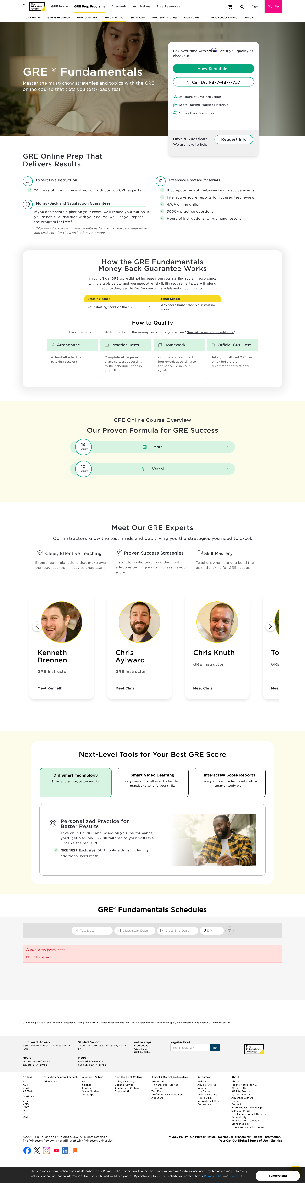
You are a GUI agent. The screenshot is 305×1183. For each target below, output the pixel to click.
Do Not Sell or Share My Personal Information (249, 1136)
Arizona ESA (51, 1081)
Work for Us (238, 1088)
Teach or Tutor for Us (244, 1084)
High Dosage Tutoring (164, 1084)
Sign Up (273, 6)
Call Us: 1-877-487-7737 (215, 82)
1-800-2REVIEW (46, 1045)
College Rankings (125, 1081)
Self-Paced (138, 17)
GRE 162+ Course (58, 17)
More (248, 17)
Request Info (233, 139)
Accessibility (239, 1117)
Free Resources (168, 6)
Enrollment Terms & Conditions (250, 1114)
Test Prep (157, 1091)
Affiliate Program (241, 1091)
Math (85, 1081)
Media (235, 1100)
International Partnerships (247, 1107)
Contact (236, 1104)
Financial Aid (123, 1091)
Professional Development (167, 1094)
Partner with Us (240, 1094)
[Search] (242, 7)
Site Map (276, 1140)
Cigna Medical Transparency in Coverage (247, 1125)
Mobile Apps (205, 1097)
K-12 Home (157, 1081)
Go (215, 1047)
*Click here (43, 228)
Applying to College (127, 1088)
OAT (25, 1116)
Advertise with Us (242, 1097)
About (235, 1081)
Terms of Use (237, 1176)
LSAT (26, 1107)
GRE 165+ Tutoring (164, 17)
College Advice (124, 1084)
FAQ (25, 1048)
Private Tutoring (207, 1094)
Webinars (203, 1081)
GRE (25, 1100)
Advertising (140, 1048)
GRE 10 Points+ (87, 17)
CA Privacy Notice (203, 1136)
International (141, 1045)
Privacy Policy (213, 1176)
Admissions (141, 6)
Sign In (256, 6)
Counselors (204, 1104)
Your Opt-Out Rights (233, 1140)
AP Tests (28, 1091)
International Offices (209, 1100)
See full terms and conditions (210, 332)
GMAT (26, 1103)
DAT (25, 1113)
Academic (119, 6)
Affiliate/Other (142, 1052)
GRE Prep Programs (89, 6)
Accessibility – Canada (245, 1120)
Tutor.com (157, 1088)
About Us (157, 1097)
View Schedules (213, 68)
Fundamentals (114, 17)
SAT (25, 1081)
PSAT (26, 1088)
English (86, 1088)
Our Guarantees (241, 1110)
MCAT (26, 1110)
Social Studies (90, 1091)
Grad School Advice (224, 17)
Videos (201, 1088)
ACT (25, 1084)
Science (87, 1084)
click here (48, 232)
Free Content (192, 17)
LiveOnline (203, 1091)
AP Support (89, 1094)
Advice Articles (206, 1084)
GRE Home (59, 6)
